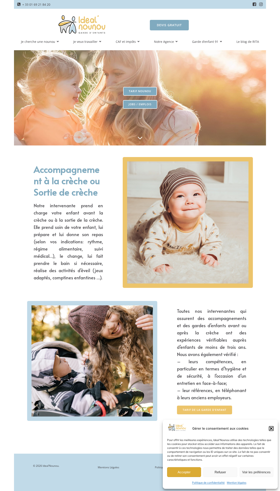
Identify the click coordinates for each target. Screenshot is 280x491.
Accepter (184, 472)
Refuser (220, 472)
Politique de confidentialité (208, 482)
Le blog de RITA (247, 42)
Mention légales (236, 482)
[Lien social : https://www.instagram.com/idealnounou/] (261, 4)
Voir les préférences (256, 472)
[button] (271, 428)
